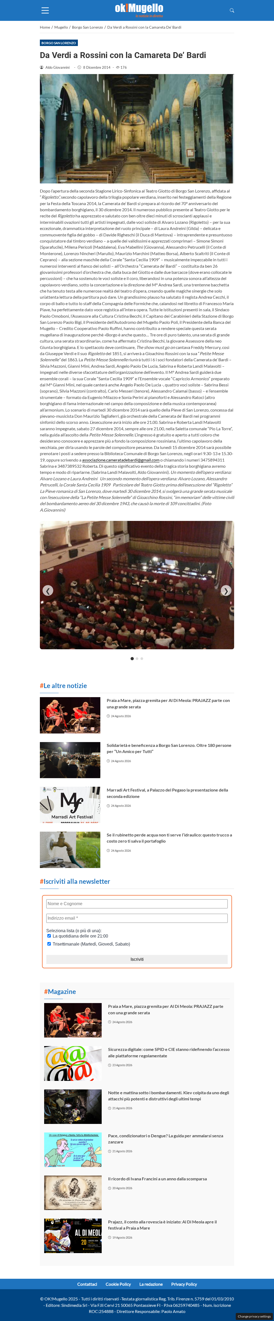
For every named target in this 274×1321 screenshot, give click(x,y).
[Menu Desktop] (45, 10)
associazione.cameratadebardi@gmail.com (120, 459)
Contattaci (87, 1284)
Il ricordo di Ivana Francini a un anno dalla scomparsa (157, 1178)
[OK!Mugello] (139, 9)
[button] (232, 10)
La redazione (151, 1284)
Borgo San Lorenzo (58, 43)
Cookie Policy (118, 1284)
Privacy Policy (184, 1284)
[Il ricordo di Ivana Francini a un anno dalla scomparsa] (73, 1193)
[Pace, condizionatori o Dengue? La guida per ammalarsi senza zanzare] (73, 1149)
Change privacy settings (254, 1316)
